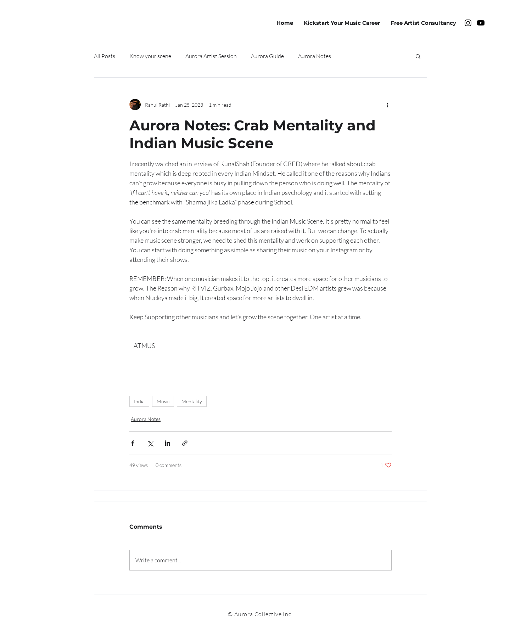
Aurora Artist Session (211, 56)
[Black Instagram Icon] (468, 22)
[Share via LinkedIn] (167, 443)
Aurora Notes (314, 56)
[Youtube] (480, 22)
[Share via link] (184, 443)
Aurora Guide (267, 56)
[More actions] (387, 104)
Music (163, 401)
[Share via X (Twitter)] (150, 443)
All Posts (104, 56)
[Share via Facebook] (132, 443)
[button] (418, 56)
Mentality (191, 401)
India (139, 401)
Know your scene (150, 56)
